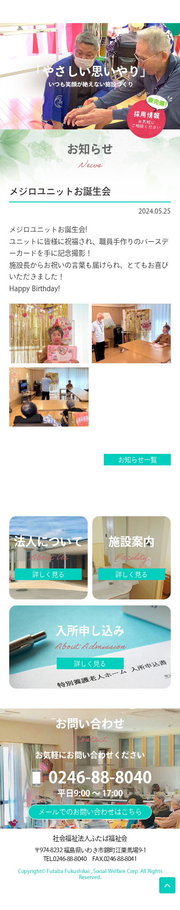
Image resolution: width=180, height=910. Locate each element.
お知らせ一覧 (137, 460)
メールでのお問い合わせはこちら (90, 811)
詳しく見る (48, 574)
